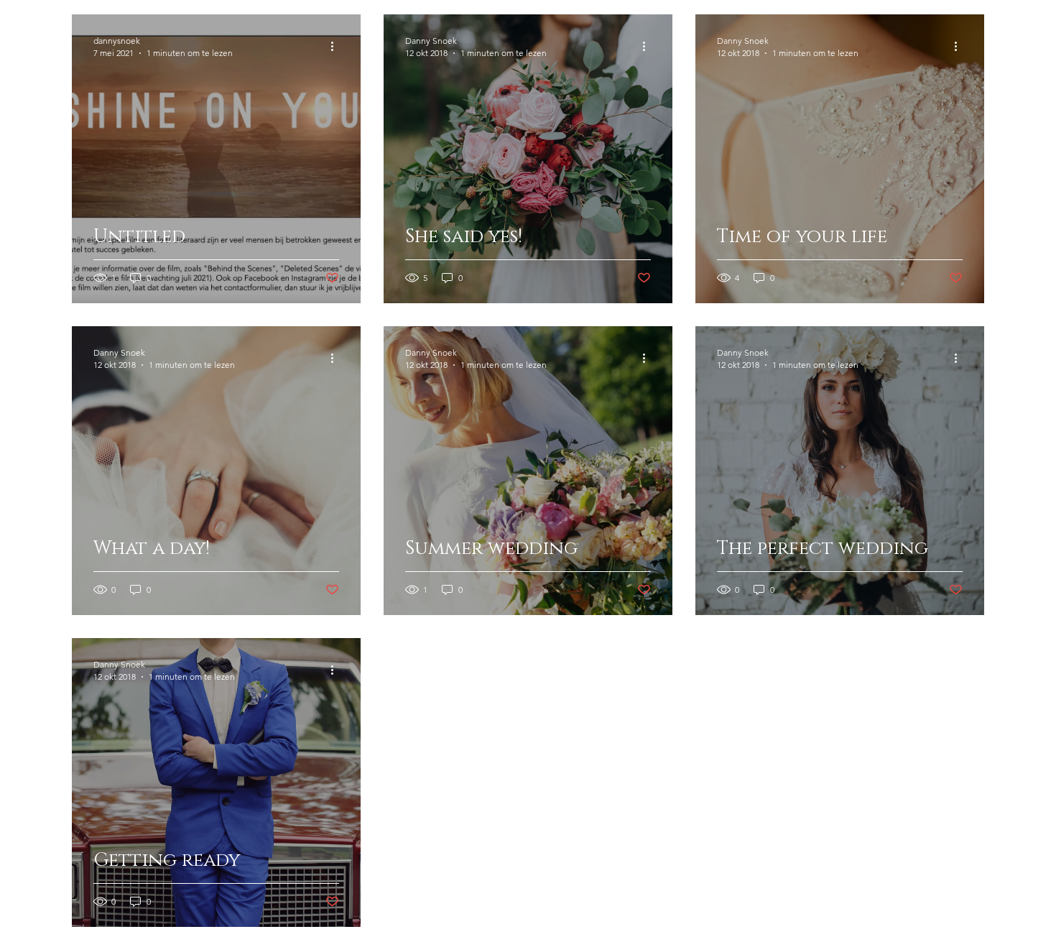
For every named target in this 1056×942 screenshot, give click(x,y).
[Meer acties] (337, 46)
